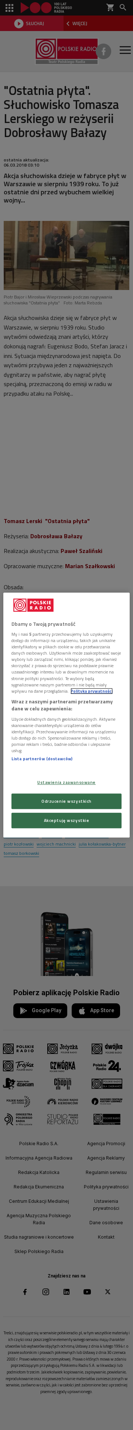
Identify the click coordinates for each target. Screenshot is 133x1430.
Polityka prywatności (92, 691)
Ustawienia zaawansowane (66, 782)
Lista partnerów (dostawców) (41, 758)
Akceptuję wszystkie (66, 820)
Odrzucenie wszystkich (66, 801)
